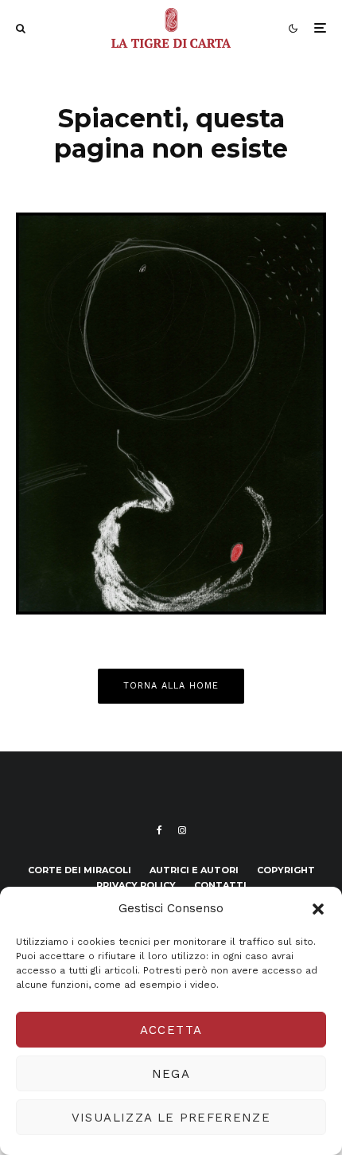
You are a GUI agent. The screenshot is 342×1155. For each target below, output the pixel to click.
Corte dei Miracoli (79, 870)
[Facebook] (159, 830)
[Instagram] (182, 830)
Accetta (171, 1030)
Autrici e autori (194, 870)
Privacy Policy (136, 885)
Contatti (220, 885)
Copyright (286, 870)
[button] (318, 909)
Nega (171, 1074)
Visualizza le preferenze (171, 1117)
